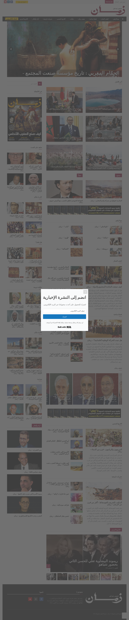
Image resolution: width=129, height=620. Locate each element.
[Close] (85, 292)
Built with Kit (64, 327)
